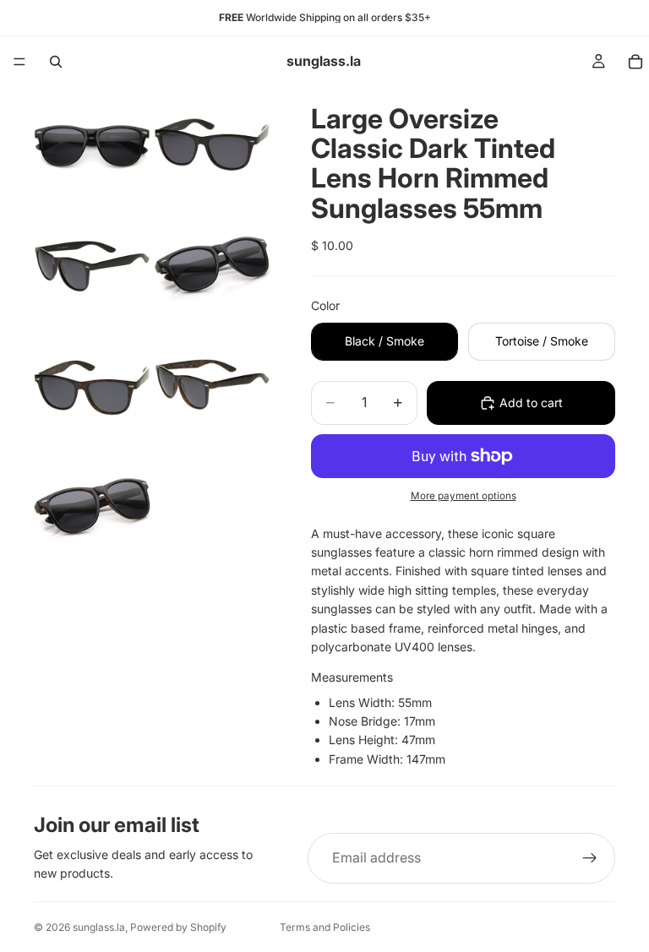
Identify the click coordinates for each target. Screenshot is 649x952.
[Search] (55, 61)
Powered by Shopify (178, 927)
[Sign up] (590, 858)
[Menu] (19, 61)
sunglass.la (99, 927)
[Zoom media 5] (92, 385)
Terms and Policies (325, 927)
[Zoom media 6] (212, 385)
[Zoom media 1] (92, 145)
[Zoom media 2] (212, 145)
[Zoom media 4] (212, 265)
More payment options (463, 496)
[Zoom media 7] (92, 505)
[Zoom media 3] (92, 265)
